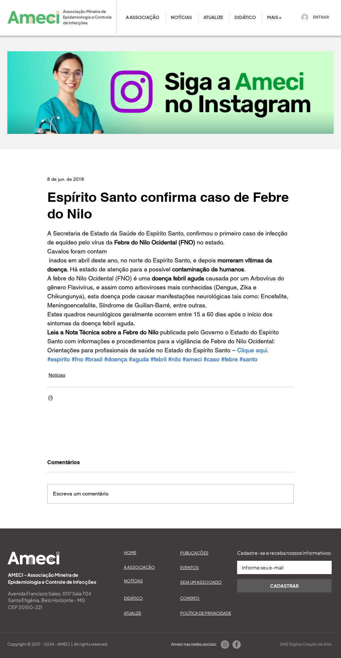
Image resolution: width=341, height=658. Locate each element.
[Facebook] (236, 644)
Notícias (57, 375)
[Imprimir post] (50, 398)
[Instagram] (225, 644)
